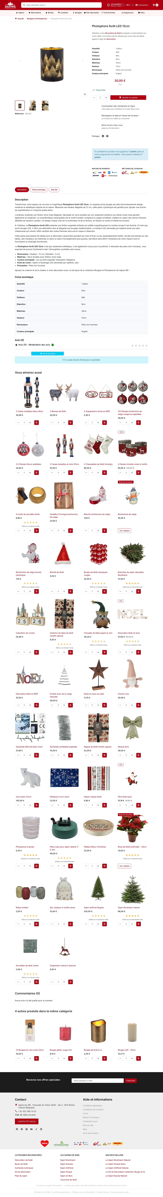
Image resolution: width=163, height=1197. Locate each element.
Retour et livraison (91, 1117)
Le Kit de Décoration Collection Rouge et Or (125, 1172)
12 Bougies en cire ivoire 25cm (30, 1050)
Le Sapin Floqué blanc (116, 1164)
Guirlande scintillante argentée (63, 747)
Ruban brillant (22, 907)
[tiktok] (36, 1129)
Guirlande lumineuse (24, 1168)
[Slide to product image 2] (32, 105)
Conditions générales (92, 1105)
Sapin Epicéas (66, 1164)
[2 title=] (135, 345)
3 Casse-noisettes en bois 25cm (64, 464)
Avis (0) (54, 190)
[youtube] (31, 1129)
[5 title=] (146, 345)
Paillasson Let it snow (59, 797)
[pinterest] (22, 1129)
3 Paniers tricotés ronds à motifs (132, 464)
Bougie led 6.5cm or (93, 1050)
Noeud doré (123, 747)
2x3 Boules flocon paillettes (28, 464)
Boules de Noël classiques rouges (95, 573)
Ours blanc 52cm (23, 797)
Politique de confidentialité (83, 1192)
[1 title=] (132, 345)
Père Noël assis (125, 797)
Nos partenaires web (120, 1192)
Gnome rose (123, 694)
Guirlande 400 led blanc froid (29, 747)
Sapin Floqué (66, 1172)
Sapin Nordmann (67, 1160)
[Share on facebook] (103, 136)
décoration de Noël (113, 33)
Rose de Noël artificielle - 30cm (132, 847)
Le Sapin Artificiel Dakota (117, 1168)
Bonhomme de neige (127, 514)
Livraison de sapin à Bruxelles (49, 1185)
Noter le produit (47, 353)
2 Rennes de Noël (58, 411)
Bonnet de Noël (57, 572)
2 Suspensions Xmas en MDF (97, 411)
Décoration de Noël (23, 1160)
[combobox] (61, 5)
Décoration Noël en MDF (27, 694)
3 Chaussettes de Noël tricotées (98, 464)
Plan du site (88, 1125)
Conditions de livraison (93, 1109)
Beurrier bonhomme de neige (97, 514)
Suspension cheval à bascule (63, 965)
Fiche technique (39, 190)
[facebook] (17, 1129)
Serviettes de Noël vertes (27, 965)
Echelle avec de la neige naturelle (61, 695)
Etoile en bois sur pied (94, 694)
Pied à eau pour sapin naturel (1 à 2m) (64, 848)
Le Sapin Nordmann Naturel (118, 1160)
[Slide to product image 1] (20, 105)
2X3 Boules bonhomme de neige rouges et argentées (130, 412)
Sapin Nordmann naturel (129, 907)
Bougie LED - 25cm (127, 1050)
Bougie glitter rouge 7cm (61, 1050)
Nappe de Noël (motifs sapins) (97, 747)
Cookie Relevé (103, 1192)
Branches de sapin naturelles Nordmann (131, 573)
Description (22, 190)
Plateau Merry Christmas (95, 847)
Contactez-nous (27, 1121)
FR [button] (127, 5)
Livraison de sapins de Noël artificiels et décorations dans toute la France (95, 1185)
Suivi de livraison (90, 1133)
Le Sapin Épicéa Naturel (116, 1176)
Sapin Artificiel (66, 1168)
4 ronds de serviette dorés (28, 514)
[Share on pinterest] (107, 136)
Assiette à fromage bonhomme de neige (64, 515)
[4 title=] (143, 345)
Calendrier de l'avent (25, 633)
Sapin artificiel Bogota (94, 907)
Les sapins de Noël (70, 1155)
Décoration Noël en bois (129, 633)
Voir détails (124, 530)
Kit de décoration (22, 1172)
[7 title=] (134, 583)
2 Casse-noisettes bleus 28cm (29, 411)
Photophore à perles (25, 847)
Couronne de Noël (68, 1179)
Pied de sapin (21, 1176)
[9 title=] (137, 583)
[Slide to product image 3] (45, 105)
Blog (85, 1129)
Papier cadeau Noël (93, 797)
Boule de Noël (21, 1164)
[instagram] (27, 1129)
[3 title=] (139, 345)
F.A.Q (85, 1113)
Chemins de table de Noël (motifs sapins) (61, 634)
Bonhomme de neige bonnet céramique (28, 573)
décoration (111, 39)
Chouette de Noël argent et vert (98, 633)
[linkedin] (41, 1129)
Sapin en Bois (66, 1176)
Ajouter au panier (128, 97)
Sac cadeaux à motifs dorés (62, 907)
